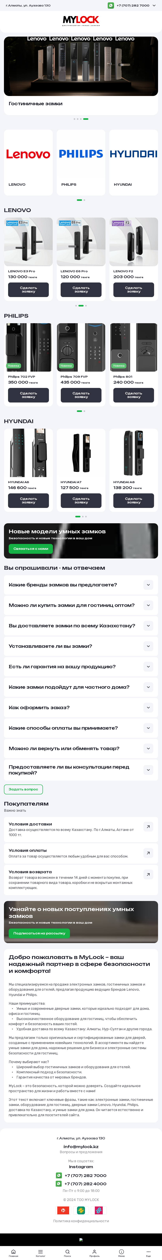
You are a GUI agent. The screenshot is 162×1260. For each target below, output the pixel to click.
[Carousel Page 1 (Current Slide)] (79, 200)
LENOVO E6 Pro (74, 271)
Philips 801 (122, 376)
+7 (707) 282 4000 (85, 1184)
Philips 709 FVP (74, 376)
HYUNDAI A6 (18, 482)
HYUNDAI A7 (71, 482)
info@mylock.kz (81, 1147)
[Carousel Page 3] (81, 119)
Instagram (81, 1167)
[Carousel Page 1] (74, 119)
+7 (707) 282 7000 (133, 5)
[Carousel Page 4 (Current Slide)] (85, 119)
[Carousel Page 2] (77, 119)
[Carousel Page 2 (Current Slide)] (81, 305)
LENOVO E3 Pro (21, 271)
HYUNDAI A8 (124, 482)
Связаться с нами (30, 549)
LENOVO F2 (123, 271)
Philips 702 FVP (21, 376)
